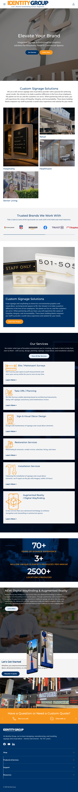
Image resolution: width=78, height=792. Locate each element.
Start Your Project (14, 322)
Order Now (46, 52)
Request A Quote (10, 674)
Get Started (32, 52)
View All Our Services (39, 356)
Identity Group (12, 787)
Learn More (11, 609)
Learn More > (11, 380)
